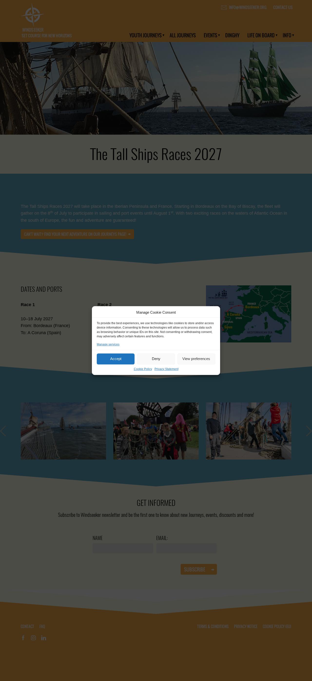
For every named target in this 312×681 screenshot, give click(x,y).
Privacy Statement (166, 369)
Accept (115, 359)
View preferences (196, 359)
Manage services (108, 344)
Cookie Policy (143, 369)
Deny (156, 359)
